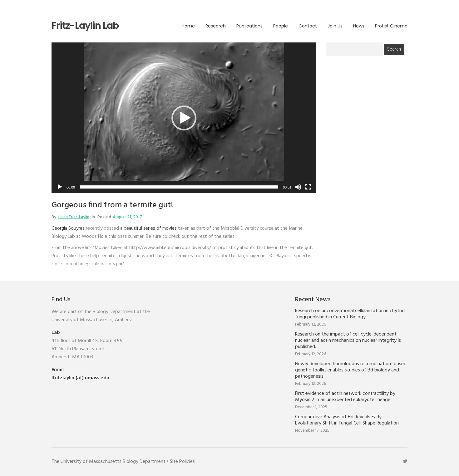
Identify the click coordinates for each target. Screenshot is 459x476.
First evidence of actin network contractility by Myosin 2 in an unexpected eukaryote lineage (345, 396)
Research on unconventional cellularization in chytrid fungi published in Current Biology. (350, 314)
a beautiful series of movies (148, 228)
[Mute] (298, 187)
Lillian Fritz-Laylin (73, 217)
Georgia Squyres (68, 228)
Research (215, 26)
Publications (249, 26)
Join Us (335, 26)
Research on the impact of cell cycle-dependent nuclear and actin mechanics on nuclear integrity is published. (348, 340)
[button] (183, 118)
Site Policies (182, 462)
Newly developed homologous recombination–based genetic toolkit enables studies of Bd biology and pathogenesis (351, 370)
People (280, 26)
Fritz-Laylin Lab (85, 25)
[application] (184, 117)
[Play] (60, 187)
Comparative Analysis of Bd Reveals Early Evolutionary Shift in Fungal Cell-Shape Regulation (347, 420)
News (358, 26)
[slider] (179, 187)
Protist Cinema (391, 26)
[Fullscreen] (308, 187)
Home (188, 26)
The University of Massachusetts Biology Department (108, 462)
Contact (308, 26)
